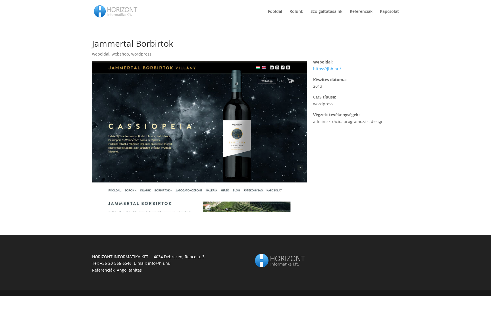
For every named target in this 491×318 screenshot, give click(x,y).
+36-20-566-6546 (116, 263)
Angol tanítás (129, 270)
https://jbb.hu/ (327, 68)
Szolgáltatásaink (326, 11)
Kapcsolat (389, 11)
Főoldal (275, 11)
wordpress (141, 54)
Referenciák (361, 11)
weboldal (100, 54)
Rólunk (296, 11)
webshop (120, 54)
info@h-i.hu (159, 263)
